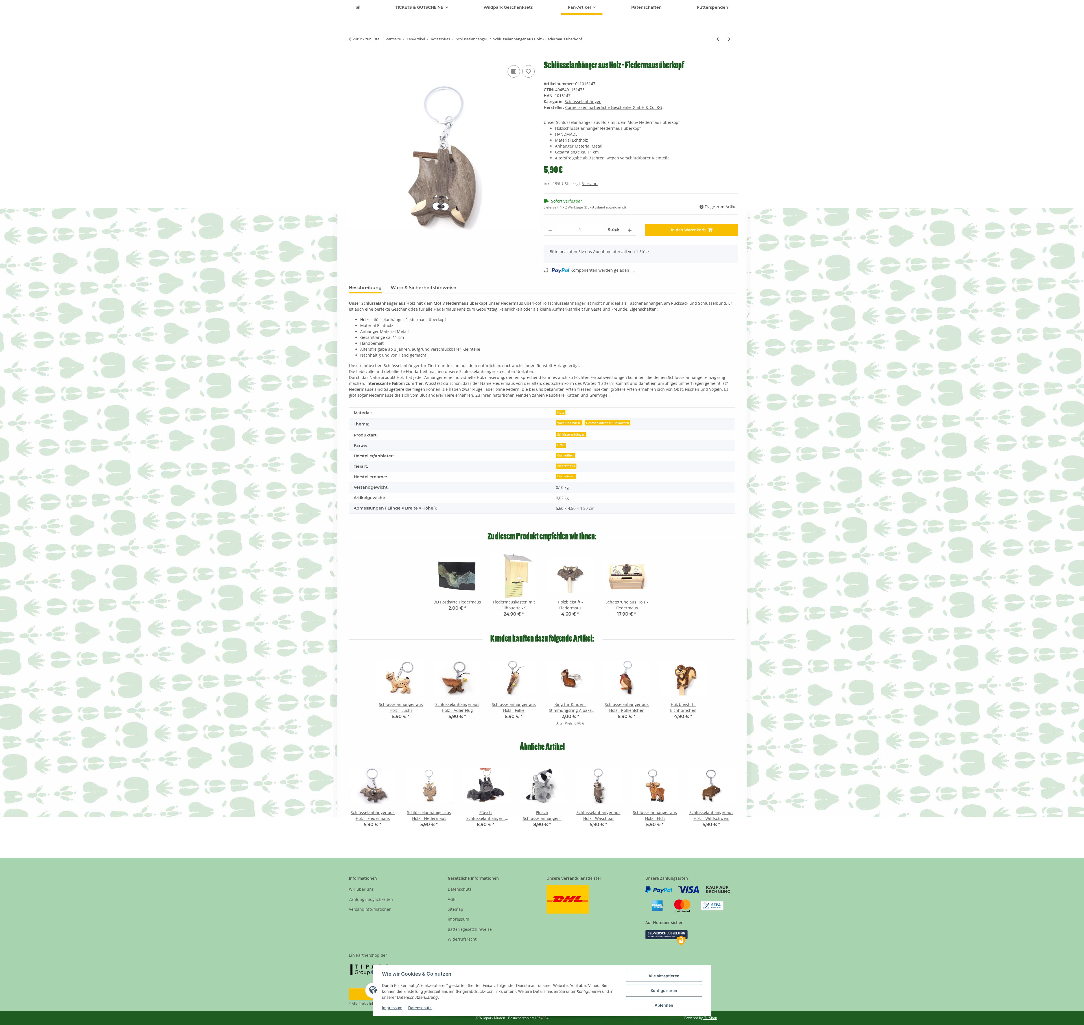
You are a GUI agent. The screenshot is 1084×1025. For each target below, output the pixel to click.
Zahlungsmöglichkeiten (371, 899)
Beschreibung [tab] (365, 287)
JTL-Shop (710, 1017)
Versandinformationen (370, 909)
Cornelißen (565, 455)
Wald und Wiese (569, 423)
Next (726, 799)
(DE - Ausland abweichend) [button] (605, 207)
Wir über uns (361, 889)
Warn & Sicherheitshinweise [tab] (423, 287)
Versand (590, 183)
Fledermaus (566, 466)
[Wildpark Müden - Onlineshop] (358, 7)
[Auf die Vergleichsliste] (514, 71)
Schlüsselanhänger (583, 101)
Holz (560, 412)
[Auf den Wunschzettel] (528, 71)
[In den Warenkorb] (353, 57)
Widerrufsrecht (462, 939)
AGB (452, 899)
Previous (358, 799)
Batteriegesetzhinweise (470, 929)
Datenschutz (420, 1007)
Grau (561, 445)
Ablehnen (664, 1005)
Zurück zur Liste (366, 38)
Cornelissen (565, 476)
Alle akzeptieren (663, 975)
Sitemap (455, 909)
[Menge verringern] (550, 230)
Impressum (392, 1007)
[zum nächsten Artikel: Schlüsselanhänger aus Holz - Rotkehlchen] (729, 39)
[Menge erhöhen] (630, 230)
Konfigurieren (664, 990)
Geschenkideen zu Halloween (607, 423)
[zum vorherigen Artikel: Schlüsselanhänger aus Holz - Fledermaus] (718, 39)
